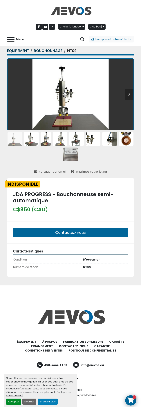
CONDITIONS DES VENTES (44, 350)
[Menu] (11, 39)
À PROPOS (49, 342)
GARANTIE (102, 346)
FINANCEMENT (42, 346)
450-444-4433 (55, 365)
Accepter (13, 401)
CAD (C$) (96, 26)
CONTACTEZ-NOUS (73, 346)
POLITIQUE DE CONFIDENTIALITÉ (92, 350)
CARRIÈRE (116, 342)
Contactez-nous (70, 232)
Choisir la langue (70, 26)
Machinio (90, 395)
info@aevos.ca (92, 365)
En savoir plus (48, 401)
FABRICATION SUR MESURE (83, 342)
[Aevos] (70, 317)
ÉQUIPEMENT (26, 342)
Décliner (29, 401)
